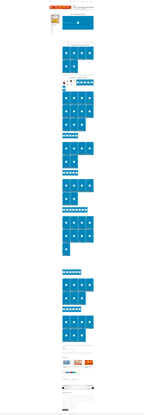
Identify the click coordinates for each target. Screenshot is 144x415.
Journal (71, 1)
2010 (52, 29)
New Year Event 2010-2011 (68, 387)
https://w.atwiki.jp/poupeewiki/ (70, 349)
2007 (52, 25)
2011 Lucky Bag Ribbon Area (87, 387)
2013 (52, 32)
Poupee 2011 (66, 370)
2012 (52, 31)
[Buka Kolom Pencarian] (93, 1)
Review (78, 1)
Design (74, 1)
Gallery (87, 1)
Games (73, 5)
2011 (52, 30)
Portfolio (90, 1)
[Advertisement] (78, 35)
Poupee (64, 370)
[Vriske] (50, 1)
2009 (52, 28)
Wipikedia (82, 1)
